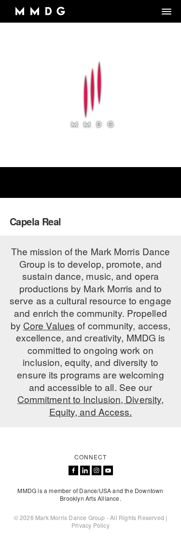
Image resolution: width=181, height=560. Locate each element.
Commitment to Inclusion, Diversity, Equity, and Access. (90, 405)
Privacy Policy (90, 525)
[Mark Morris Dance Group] (40, 11)
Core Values (49, 325)
